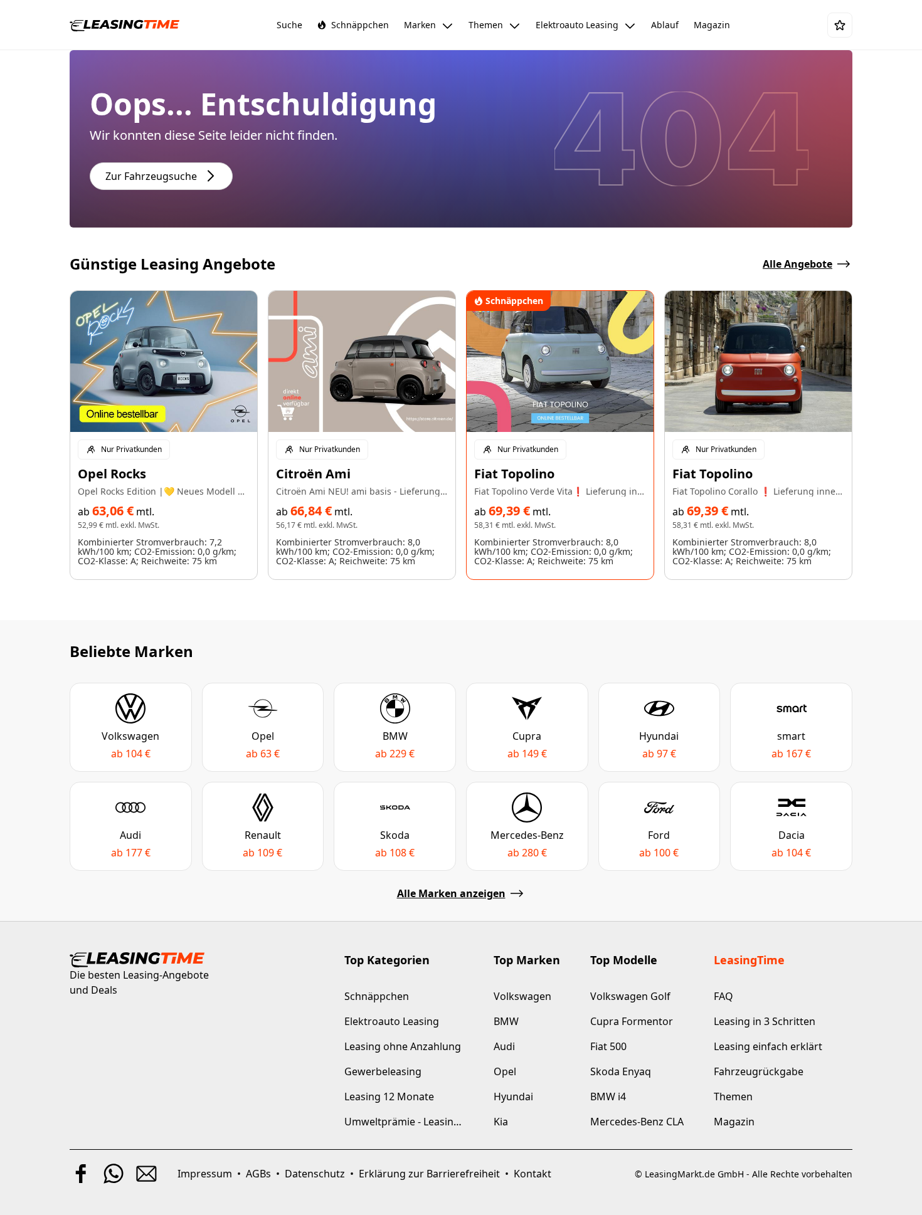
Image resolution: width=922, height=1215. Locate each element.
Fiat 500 (608, 1046)
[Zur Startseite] (124, 25)
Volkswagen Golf (630, 996)
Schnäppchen (376, 996)
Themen (733, 1096)
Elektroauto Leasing (391, 1021)
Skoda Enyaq (620, 1071)
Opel (505, 1071)
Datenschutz (315, 1174)
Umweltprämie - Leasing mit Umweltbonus (404, 1121)
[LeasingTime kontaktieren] (146, 1173)
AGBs (258, 1174)
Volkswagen (522, 996)
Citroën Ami (313, 473)
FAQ (723, 996)
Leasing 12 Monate (389, 1096)
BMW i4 (608, 1096)
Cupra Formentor (631, 1021)
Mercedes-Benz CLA (637, 1121)
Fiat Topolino (514, 473)
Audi (504, 1046)
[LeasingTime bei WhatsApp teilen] (113, 1173)
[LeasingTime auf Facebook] (81, 1173)
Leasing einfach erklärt (768, 1046)
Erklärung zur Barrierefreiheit (429, 1174)
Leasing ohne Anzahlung (402, 1046)
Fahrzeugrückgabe (758, 1071)
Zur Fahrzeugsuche (151, 176)
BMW (506, 1021)
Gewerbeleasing (382, 1071)
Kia (501, 1121)
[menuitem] (289, 25)
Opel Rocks (112, 473)
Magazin (734, 1121)
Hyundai (513, 1096)
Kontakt (532, 1174)
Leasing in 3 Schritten (764, 1021)
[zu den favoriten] (839, 25)
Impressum (205, 1174)
